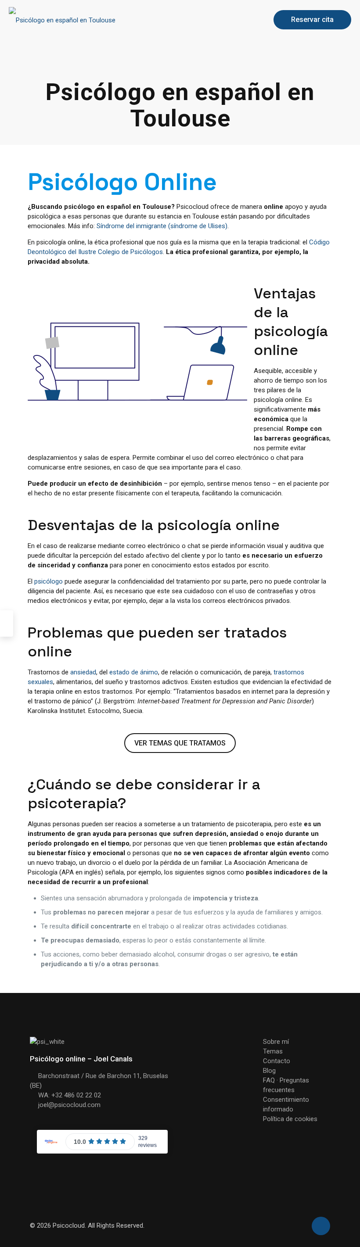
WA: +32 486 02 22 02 (69, 1095)
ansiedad (83, 672)
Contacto (276, 1061)
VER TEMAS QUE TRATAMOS (180, 743)
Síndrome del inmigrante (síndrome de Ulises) (162, 226)
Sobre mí (276, 1042)
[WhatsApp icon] (299, 1225)
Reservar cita (312, 19)
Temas (273, 1051)
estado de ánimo (133, 672)
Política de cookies (290, 1119)
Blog (269, 1071)
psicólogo (48, 581)
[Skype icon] (290, 1225)
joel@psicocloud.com (69, 1105)
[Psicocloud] (62, 19)
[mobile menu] (248, 19)
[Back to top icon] (321, 1226)
